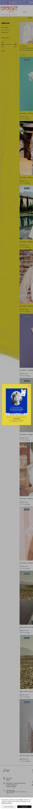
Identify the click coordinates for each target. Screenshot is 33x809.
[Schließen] (31, 799)
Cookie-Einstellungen (9, 806)
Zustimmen (24, 806)
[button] (29, 386)
